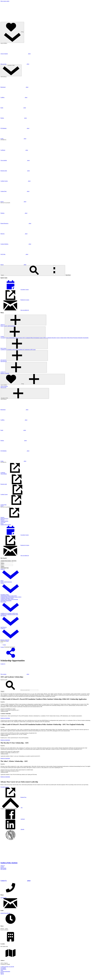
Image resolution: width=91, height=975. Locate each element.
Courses (2, 647)
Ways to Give (15, 64)
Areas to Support (16, 53)
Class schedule (15, 160)
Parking (14, 118)
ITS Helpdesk (15, 128)
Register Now (23, 797)
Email (13, 107)
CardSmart (14, 150)
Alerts (2, 970)
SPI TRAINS (3, 869)
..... (1, 642)
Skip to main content (5, 1)
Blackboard (14, 87)
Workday (14, 213)
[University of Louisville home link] (45, 21)
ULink (13, 138)
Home (7, 641)
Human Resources (16, 223)
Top (21, 807)
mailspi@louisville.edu (5, 913)
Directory (14, 233)
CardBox (14, 97)
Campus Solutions (16, 244)
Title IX (2, 973)
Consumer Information (5, 971)
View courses (15, 674)
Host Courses (3, 868)
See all (13, 201)
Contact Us (3, 663)
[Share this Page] (11, 653)
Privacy (2, 972)
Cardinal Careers (15, 181)
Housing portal (15, 170)
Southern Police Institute (6, 560)
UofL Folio (14, 254)
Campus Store (15, 191)
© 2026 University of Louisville (7, 966)
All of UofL (14, 560)
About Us (3, 865)
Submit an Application (5, 718)
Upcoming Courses (5, 787)
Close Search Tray (4, 567)
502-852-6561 (4, 897)
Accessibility (3, 967)
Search (2, 563)
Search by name (4, 679)
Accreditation (3, 969)
